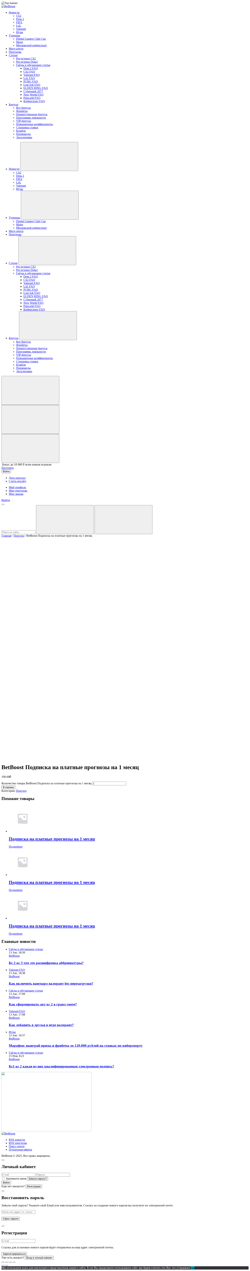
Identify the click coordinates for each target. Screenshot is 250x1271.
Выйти (5, 500)
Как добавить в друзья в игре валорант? (41, 1025)
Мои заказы (16, 493)
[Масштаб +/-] (13, 1262)
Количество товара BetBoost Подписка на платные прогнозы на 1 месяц (46, 783)
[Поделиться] (6, 1262)
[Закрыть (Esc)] (2, 1262)
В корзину (8, 787)
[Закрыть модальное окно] (2, 1160)
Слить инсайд (17, 481)
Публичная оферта (20, 1149)
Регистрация (34, 1186)
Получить (7, 467)
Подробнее (16, 846)
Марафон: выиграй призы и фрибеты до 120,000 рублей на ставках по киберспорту (76, 1045)
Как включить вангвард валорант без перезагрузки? (51, 983)
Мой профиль (17, 487)
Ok (192, 1267)
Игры (12, 1032)
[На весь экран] (10, 1262)
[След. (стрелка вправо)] (6, 1265)
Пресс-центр (17, 1146)
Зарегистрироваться (14, 1254)
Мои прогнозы (18, 490)
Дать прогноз (17, 477)
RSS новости (17, 1139)
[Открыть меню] (2, 504)
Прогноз (19, 535)
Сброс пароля (10, 1218)
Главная (6, 535)
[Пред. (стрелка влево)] (2, 1265)
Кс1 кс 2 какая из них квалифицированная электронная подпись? (61, 1066)
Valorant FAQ (17, 969)
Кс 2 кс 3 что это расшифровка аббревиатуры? (46, 963)
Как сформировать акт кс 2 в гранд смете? (43, 1004)
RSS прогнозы (18, 1143)
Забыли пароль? (37, 1178)
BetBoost (14, 955)
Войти (6, 1182)
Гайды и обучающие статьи (26, 949)
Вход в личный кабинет (39, 1257)
